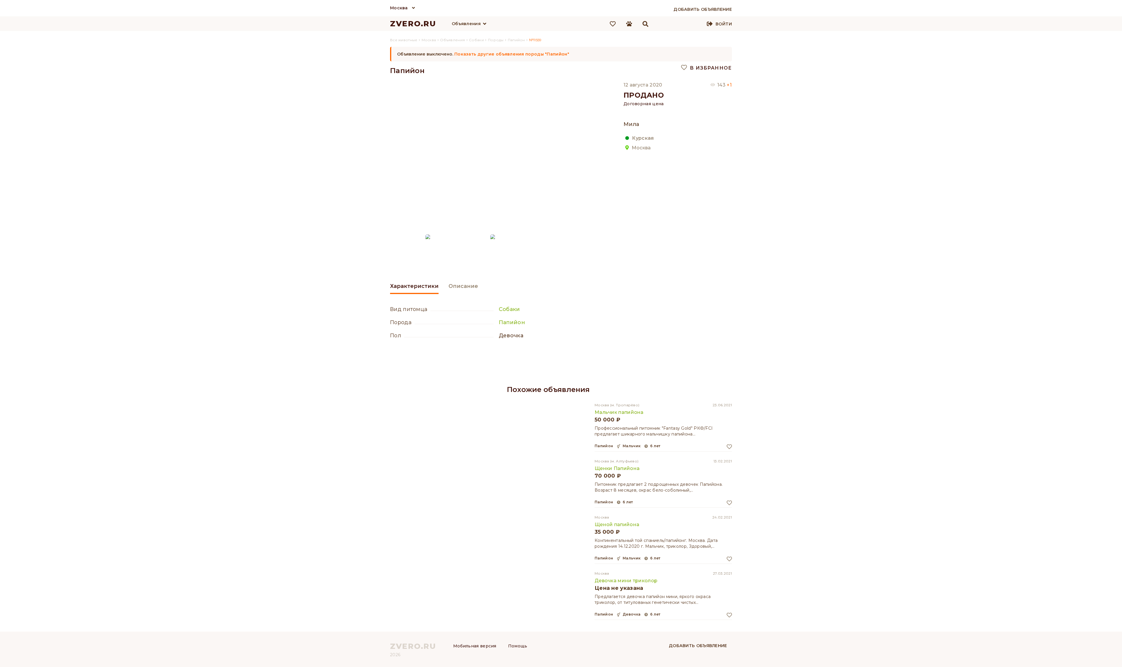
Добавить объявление (698, 645)
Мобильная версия (474, 646)
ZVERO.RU (413, 23)
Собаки (509, 309)
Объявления (466, 23)
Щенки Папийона (617, 468)
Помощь (517, 646)
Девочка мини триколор (626, 580)
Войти (724, 24)
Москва (399, 8)
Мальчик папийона (619, 412)
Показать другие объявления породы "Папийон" (511, 54)
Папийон (512, 322)
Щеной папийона (617, 524)
